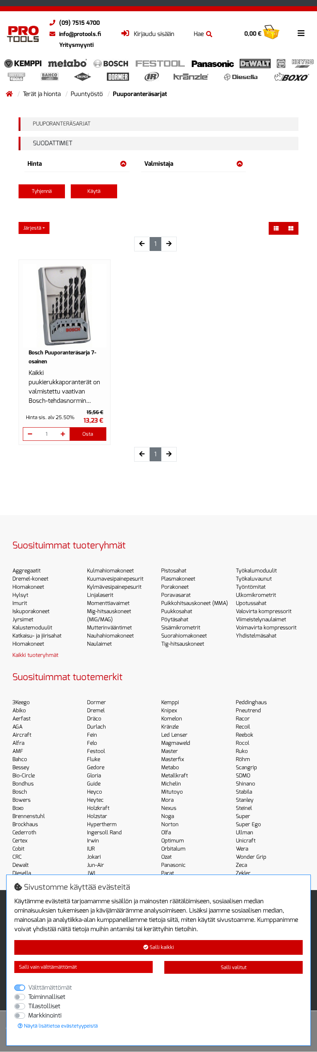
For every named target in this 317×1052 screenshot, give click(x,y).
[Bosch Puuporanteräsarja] (64, 305)
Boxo (18, 808)
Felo (92, 743)
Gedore (95, 767)
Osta (87, 434)
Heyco (94, 792)
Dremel (96, 710)
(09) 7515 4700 (79, 23)
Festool (96, 751)
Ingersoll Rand (104, 832)
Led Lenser (174, 735)
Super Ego (248, 824)
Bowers (21, 800)
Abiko (19, 710)
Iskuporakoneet (30, 611)
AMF (17, 751)
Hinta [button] (34, 164)
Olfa (166, 832)
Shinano (245, 783)
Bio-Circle (23, 775)
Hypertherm (102, 824)
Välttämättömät (50, 987)
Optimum (172, 840)
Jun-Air (95, 865)
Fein (92, 735)
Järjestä (32, 228)
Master (169, 751)
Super (243, 816)
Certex (19, 840)
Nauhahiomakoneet (110, 635)
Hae (199, 34)
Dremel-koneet (30, 579)
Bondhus (23, 783)
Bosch (19, 792)
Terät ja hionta (42, 94)
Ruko (242, 751)
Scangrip (246, 767)
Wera (242, 849)
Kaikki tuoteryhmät (35, 655)
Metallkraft (174, 775)
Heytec (95, 800)
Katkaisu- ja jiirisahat (36, 635)
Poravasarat (176, 595)
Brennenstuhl (28, 816)
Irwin (93, 840)
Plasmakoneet (178, 579)
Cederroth (24, 832)
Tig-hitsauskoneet (182, 644)
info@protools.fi (80, 34)
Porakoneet (175, 587)
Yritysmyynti (76, 45)
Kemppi (170, 702)
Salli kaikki (161, 947)
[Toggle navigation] (301, 33)
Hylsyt (20, 595)
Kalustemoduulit (32, 627)
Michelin (171, 783)
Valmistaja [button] (158, 164)
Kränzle (170, 727)
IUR (91, 849)
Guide (94, 783)
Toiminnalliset (46, 997)
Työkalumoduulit (256, 570)
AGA (17, 727)
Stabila (244, 792)
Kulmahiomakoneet (110, 570)
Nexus (168, 808)
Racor (243, 718)
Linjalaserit (100, 595)
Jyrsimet (22, 619)
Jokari (94, 857)
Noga (167, 816)
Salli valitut (234, 967)
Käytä (94, 191)
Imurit (19, 603)
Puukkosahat (176, 611)
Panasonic (173, 865)
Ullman (244, 832)
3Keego (21, 702)
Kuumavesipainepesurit (115, 579)
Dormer (96, 702)
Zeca (241, 865)
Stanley (245, 800)
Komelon (171, 718)
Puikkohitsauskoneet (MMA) (194, 603)
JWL (92, 873)
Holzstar (97, 816)
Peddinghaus (251, 702)
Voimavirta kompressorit (266, 627)
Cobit (18, 849)
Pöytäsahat (174, 619)
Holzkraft (98, 808)
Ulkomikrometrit (256, 595)
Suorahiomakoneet (184, 635)
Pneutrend (248, 710)
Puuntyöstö (87, 94)
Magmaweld (175, 743)
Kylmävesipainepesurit (114, 587)
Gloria (94, 775)
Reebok (244, 735)
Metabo (170, 767)
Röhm (243, 759)
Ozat (166, 857)
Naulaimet (99, 644)
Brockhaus (25, 824)
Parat (167, 873)
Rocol (242, 743)
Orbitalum (173, 849)
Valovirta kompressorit (263, 611)
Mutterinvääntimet (109, 627)
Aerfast (21, 718)
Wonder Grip (251, 857)
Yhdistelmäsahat (256, 635)
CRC (17, 857)
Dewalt (20, 865)
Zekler (243, 873)
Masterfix (172, 759)
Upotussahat (251, 603)
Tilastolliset (44, 1006)
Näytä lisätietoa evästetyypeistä (60, 1026)
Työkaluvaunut (254, 579)
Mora (167, 800)
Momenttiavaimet (108, 603)
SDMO (243, 775)
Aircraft (21, 735)
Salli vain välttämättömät (48, 967)
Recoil (243, 727)
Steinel (244, 808)
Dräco (94, 718)
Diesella (21, 873)
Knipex (169, 710)
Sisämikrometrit (180, 627)
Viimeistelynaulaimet (261, 619)
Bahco (19, 759)
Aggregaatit (26, 570)
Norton (170, 824)
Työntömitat (251, 587)
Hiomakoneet (28, 587)
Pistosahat (173, 570)
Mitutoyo (172, 792)
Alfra (18, 743)
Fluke (93, 759)
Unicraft (246, 840)
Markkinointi (44, 1015)
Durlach (96, 727)
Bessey (20, 767)
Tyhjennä (42, 191)
